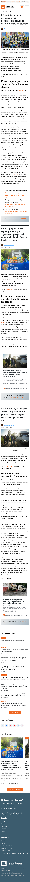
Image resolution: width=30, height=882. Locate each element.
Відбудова (3, 828)
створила (15, 174)
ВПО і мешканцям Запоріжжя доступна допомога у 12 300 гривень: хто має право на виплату (14, 686)
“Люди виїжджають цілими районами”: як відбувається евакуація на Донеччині (14, 678)
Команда (3, 840)
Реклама (3, 831)
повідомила (9, 289)
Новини (3, 821)
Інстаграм (6, 219)
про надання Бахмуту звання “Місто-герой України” (17, 205)
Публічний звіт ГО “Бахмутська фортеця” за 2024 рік (14, 853)
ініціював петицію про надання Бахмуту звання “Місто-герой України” (15, 195)
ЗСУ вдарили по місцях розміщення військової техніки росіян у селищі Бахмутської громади (12, 667)
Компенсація (4, 826)
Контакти (3, 843)
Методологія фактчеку (7, 848)
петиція (20, 90)
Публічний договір (6, 850)
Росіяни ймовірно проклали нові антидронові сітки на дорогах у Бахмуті (13, 704)
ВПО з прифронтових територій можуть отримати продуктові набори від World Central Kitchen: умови (14, 658)
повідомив (9, 466)
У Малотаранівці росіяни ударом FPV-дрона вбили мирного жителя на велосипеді (15, 694)
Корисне (3, 823)
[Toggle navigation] (27, 6)
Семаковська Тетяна (9, 28)
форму (3, 322)
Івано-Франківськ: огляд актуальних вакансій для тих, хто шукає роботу (12, 641)
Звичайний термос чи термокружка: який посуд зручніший (14, 650)
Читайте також (7, 734)
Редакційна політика (6, 845)
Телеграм (23, 218)
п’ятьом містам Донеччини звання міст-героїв (16, 212)
